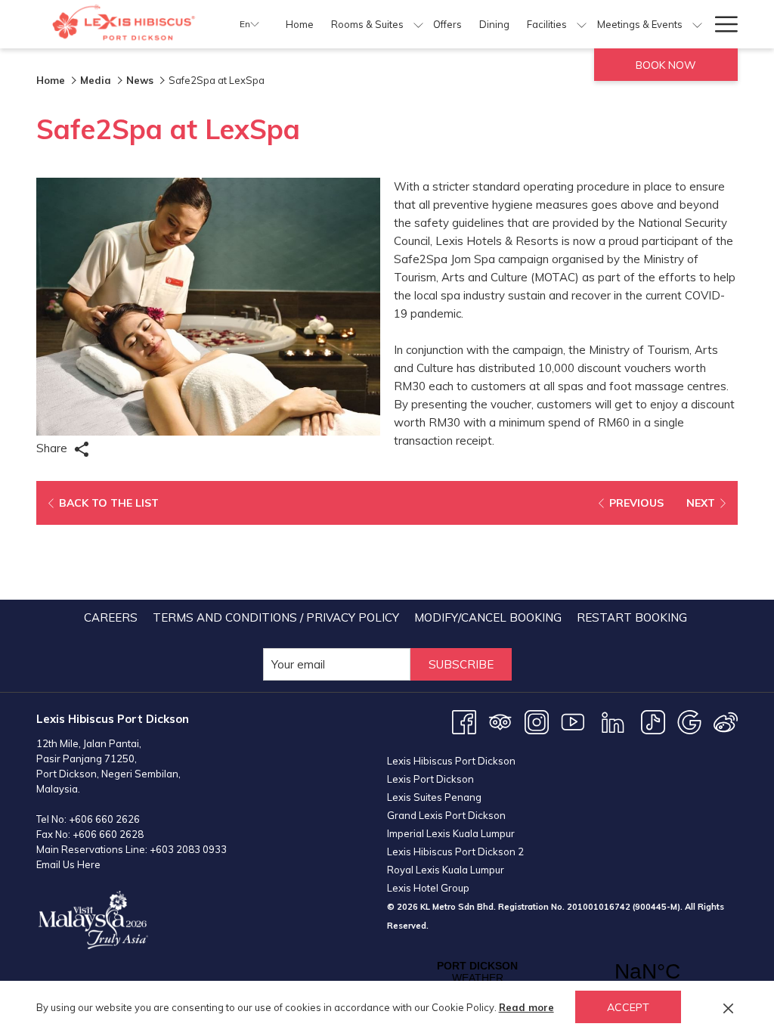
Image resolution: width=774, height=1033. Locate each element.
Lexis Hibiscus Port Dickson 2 (455, 851)
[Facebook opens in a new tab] (464, 721)
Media (95, 80)
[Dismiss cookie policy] (728, 1007)
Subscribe (461, 664)
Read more (526, 1007)
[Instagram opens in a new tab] (537, 721)
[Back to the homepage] (126, 24)
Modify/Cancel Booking (488, 617)
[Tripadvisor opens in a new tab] (500, 721)
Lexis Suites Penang (434, 797)
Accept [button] (628, 1007)
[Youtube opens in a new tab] (573, 721)
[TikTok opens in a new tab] (653, 721)
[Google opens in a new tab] (689, 721)
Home (50, 80)
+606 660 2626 (104, 819)
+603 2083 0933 (188, 849)
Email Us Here (68, 864)
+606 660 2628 (108, 834)
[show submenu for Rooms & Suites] (418, 24)
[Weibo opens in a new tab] (726, 721)
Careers (111, 617)
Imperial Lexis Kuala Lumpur (451, 833)
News (139, 80)
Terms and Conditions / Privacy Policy (276, 617)
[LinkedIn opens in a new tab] (613, 721)
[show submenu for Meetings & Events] (697, 24)
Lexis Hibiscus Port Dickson (451, 761)
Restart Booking (632, 617)
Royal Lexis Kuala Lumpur (445, 870)
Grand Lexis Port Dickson (446, 815)
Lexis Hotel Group (428, 888)
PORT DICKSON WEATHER (562, 972)
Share (53, 448)
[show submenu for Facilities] (581, 24)
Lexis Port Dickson (430, 779)
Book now (666, 65)
